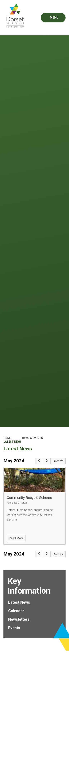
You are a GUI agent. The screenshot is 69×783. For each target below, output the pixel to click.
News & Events (32, 438)
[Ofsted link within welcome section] (34, 664)
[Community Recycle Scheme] (34, 480)
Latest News (12, 441)
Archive (58, 461)
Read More (16, 538)
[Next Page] (47, 461)
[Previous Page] (39, 461)
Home (7, 438)
